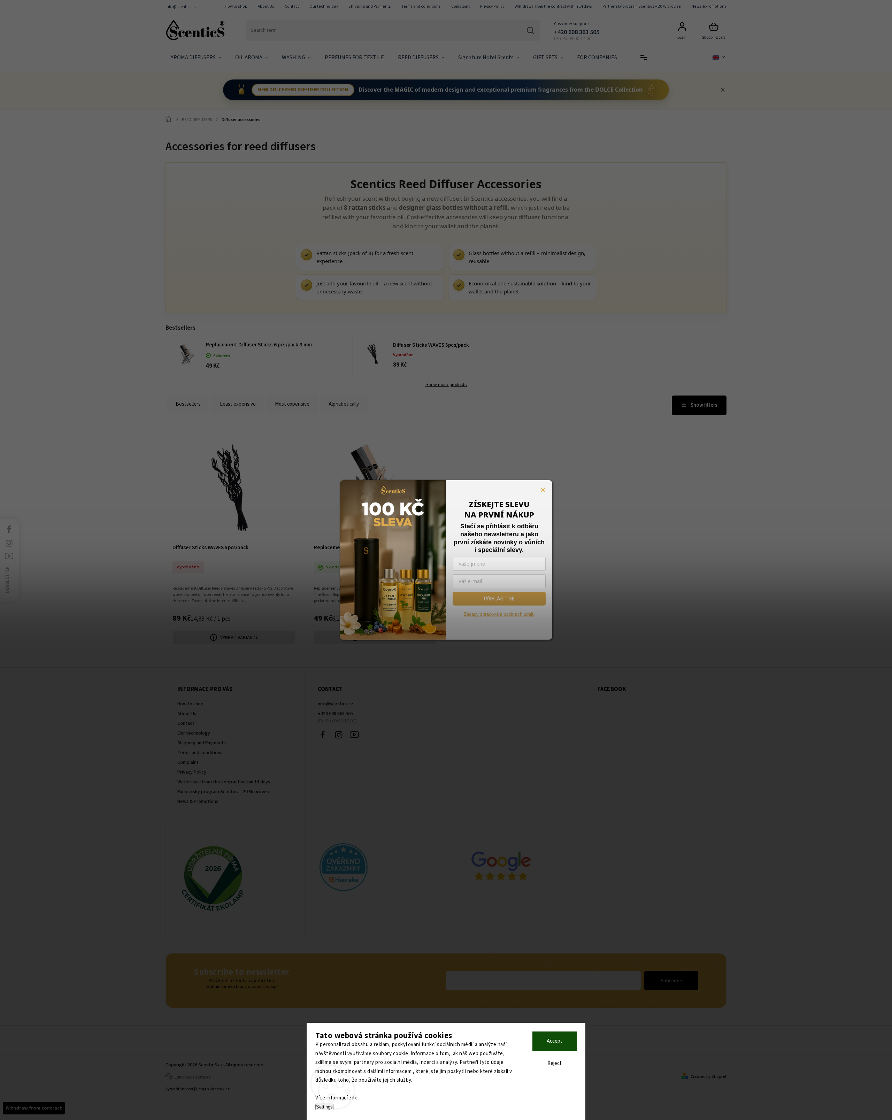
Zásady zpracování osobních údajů (499, 614)
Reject (554, 1063)
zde (353, 1098)
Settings (324, 1107)
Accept (554, 1041)
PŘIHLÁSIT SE (499, 598)
